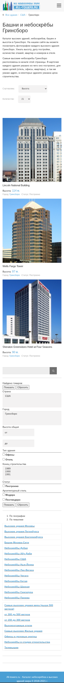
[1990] (32, 471)
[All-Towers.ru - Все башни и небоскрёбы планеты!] (21, 5)
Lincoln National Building (16, 185)
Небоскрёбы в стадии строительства (27, 642)
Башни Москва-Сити (16, 542)
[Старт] (53, 370)
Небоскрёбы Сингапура (18, 592)
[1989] (32, 468)
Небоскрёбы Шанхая (17, 586)
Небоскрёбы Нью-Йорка (19, 564)
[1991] (32, 474)
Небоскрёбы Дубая (16, 548)
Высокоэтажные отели (18, 625)
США (22, 15)
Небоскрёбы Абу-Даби (18, 553)
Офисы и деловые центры (20, 636)
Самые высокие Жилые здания (23, 631)
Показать (9, 387)
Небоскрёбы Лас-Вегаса (19, 570)
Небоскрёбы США (15, 559)
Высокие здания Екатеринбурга (23, 537)
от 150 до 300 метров (17, 620)
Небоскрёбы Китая (15, 581)
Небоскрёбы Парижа (17, 597)
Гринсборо (14, 194)
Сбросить (22, 387)
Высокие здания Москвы (19, 526)
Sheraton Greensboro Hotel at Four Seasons (27, 346)
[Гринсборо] (32, 413)
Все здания (11, 15)
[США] (32, 396)
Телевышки (11, 647)
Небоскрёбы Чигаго (16, 575)
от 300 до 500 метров (17, 614)
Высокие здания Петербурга (21, 531)
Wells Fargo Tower (13, 266)
